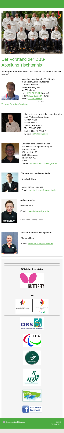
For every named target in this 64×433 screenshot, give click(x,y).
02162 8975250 (34, 93)
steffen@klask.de (40, 134)
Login (58, 422)
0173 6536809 (35, 98)
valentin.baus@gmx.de (38, 211)
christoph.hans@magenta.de (42, 190)
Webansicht (56, 424)
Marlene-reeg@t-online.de (40, 243)
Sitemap (21, 422)
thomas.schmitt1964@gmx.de (43, 163)
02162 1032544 (34, 96)
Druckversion (11, 422)
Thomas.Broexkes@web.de (14, 104)
